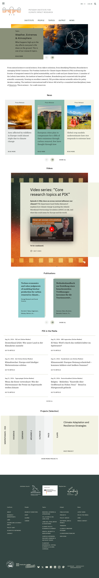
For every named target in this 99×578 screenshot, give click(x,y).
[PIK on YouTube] (47, 567)
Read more (15, 25)
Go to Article (10, 350)
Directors (12, 85)
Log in (90, 4)
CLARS (57, 435)
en (82, 4)
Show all (62, 160)
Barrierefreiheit (75, 567)
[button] (47, 57)
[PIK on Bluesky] (38, 567)
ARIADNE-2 (31, 435)
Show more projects (49, 459)
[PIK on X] (42, 567)
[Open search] (95, 4)
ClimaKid (40, 435)
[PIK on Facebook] (51, 567)
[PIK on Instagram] (59, 567)
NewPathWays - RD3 (5, 435)
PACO (48, 435)
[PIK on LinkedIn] (55, 567)
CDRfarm (22, 435)
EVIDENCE (14, 435)
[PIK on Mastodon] (63, 567)
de (85, 4)
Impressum (70, 566)
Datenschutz (80, 566)
